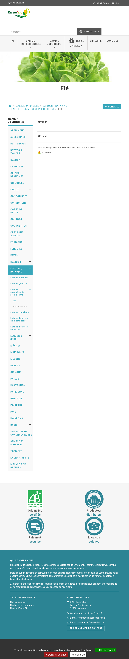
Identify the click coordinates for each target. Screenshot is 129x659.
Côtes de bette (16, 211)
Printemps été (20, 306)
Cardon (15, 160)
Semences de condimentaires (21, 433)
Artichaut (17, 130)
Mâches (15, 345)
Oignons (16, 372)
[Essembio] (19, 13)
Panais (14, 378)
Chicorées (17, 183)
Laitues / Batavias (55, 106)
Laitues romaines (19, 312)
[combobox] (41, 31)
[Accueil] (12, 40)
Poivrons (16, 418)
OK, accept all (106, 650)
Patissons (17, 392)
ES (117, 3)
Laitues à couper (19, 278)
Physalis (16, 398)
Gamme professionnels (30, 42)
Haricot (15, 262)
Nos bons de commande (22, 605)
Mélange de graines (18, 466)
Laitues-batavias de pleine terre (19, 319)
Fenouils (16, 249)
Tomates (16, 451)
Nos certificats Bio (19, 608)
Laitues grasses (19, 283)
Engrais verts (20, 457)
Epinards (16, 242)
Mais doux (17, 352)
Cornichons (18, 203)
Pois (13, 412)
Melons (15, 359)
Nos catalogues (17, 602)
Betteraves (18, 143)
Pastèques (17, 385)
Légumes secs (16, 337)
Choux (14, 189)
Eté (14, 301)
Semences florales (17, 443)
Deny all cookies (57, 654)
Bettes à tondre (16, 152)
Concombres (19, 196)
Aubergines (18, 137)
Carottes (17, 166)
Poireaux (16, 405)
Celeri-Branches (16, 175)
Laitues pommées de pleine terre (33, 109)
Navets (15, 365)
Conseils (113, 41)
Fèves (14, 255)
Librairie (96, 41)
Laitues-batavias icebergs (19, 328)
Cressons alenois (16, 234)
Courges (16, 219)
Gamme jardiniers (54, 42)
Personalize (78, 654)
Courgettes (18, 226)
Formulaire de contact (87, 628)
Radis (14, 425)
